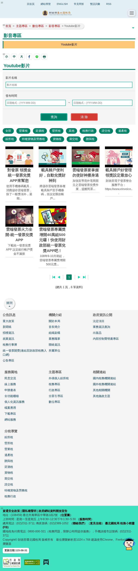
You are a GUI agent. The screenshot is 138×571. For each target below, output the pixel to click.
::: (2, 2)
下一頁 (79, 277)
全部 (8, 130)
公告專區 (8, 360)
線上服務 (10, 384)
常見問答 (79, 4)
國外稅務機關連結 (104, 384)
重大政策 (8, 321)
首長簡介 (54, 326)
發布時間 (11, 95)
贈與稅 (90, 139)
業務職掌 (54, 338)
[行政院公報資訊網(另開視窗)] (12, 562)
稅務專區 (54, 384)
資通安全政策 (11, 510)
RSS (108, 4)
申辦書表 (10, 390)
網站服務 (10, 419)
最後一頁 (84, 277)
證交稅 (106, 130)
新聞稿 (7, 326)
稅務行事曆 (10, 344)
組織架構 (54, 332)
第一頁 (54, 277)
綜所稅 (9, 139)
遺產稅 (122, 130)
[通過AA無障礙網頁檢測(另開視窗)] (32, 562)
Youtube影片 (69, 44)
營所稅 (56, 130)
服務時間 (85, 519)
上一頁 (59, 277)
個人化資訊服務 (14, 401)
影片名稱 (11, 77)
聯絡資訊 (54, 344)
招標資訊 (8, 332)
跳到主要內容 (9, 2)
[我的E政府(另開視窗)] (46, 562)
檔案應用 (10, 407)
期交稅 (73, 139)
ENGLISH (62, 4)
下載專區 (10, 413)
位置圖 (65, 515)
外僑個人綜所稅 (59, 378)
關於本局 (54, 321)
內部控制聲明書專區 (106, 338)
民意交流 (10, 378)
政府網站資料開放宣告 (53, 510)
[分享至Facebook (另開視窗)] (29, 57)
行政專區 (54, 390)
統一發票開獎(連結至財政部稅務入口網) (25, 352)
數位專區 (54, 401)
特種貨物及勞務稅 (33, 139)
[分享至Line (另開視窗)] (37, 57)
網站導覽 (46, 4)
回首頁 (30, 4)
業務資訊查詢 (101, 326)
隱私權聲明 (29, 510)
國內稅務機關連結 (104, 378)
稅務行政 (88, 130)
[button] (132, 13)
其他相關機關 (101, 390)
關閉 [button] (9, 302)
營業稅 (23, 130)
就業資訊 (8, 338)
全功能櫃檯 (11, 396)
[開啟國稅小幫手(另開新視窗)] (129, 543)
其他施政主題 (101, 396)
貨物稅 (57, 139)
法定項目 (98, 321)
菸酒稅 (40, 130)
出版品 (97, 332)
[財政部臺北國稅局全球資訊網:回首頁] (65, 13)
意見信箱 (96, 523)
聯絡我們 (78, 523)
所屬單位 (54, 350)
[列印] (44, 57)
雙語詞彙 (95, 4)
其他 (71, 130)
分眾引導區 (56, 396)
